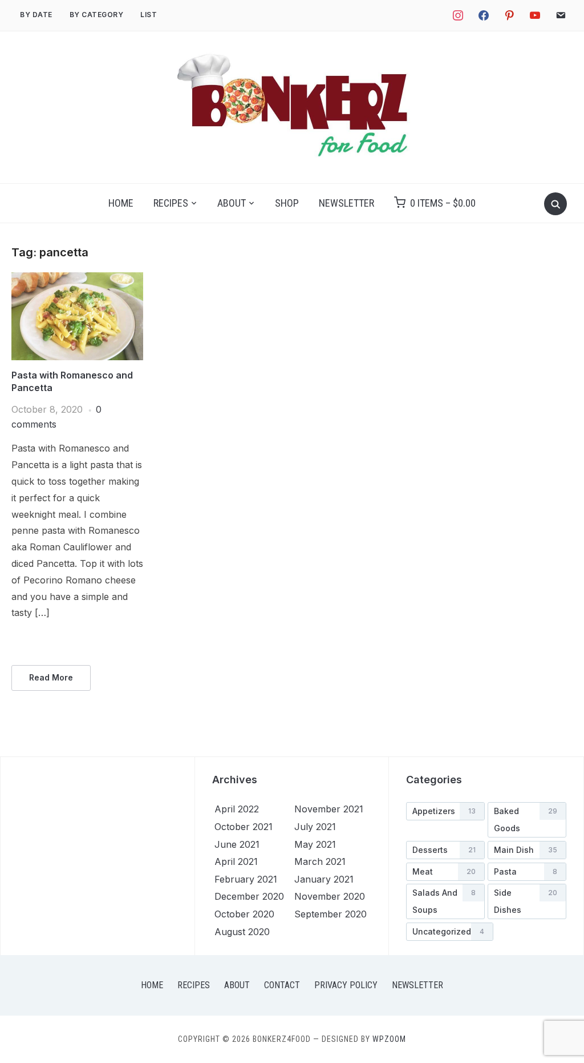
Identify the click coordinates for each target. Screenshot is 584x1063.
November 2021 (328, 809)
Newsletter (346, 203)
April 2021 (236, 861)
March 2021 (320, 861)
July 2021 (315, 826)
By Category (97, 14)
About (231, 203)
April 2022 (236, 809)
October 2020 (244, 914)
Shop (287, 203)
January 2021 (324, 879)
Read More (51, 677)
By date (36, 14)
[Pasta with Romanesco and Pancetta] (77, 279)
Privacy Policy (346, 985)
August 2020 (242, 931)
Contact (282, 985)
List (148, 14)
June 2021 (236, 844)
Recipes (170, 203)
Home (120, 203)
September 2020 (330, 914)
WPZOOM (389, 1039)
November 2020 (329, 896)
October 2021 (243, 826)
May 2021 (315, 844)
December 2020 (249, 896)
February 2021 (245, 879)
